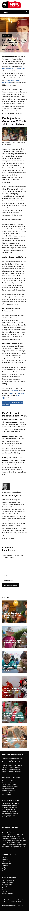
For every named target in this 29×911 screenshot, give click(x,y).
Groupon (4, 891)
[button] (26, 12)
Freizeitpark (5, 857)
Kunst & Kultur (6, 861)
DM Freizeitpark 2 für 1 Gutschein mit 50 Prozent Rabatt (13, 615)
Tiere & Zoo (5, 859)
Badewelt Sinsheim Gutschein (10, 784)
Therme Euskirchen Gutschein (10, 786)
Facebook (11, 393)
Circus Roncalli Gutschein (9, 817)
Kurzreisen (5, 865)
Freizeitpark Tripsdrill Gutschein (10, 763)
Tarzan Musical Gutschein (9, 809)
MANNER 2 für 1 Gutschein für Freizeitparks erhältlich (14, 641)
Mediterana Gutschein (8, 792)
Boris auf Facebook (8, 538)
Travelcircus (5, 888)
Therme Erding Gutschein (9, 782)
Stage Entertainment (7, 882)
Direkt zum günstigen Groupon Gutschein (12, 403)
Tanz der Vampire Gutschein (9, 807)
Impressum (14, 900)
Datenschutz (21, 900)
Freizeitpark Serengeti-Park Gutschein (12, 758)
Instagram (21, 393)
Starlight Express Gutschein (9, 805)
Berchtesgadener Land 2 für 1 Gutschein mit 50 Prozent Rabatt (14, 740)
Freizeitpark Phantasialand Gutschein (12, 765)
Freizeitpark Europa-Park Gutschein (11, 760)
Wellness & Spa (6, 863)
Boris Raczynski (7, 49)
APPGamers (21, 901)
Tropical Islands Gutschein (9, 781)
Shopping (4, 867)
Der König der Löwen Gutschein (10, 803)
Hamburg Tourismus (7, 893)
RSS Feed (14, 901)
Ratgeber (4, 869)
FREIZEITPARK (7, 35)
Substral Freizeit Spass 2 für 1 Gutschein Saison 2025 (14, 666)
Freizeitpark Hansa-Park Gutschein (11, 771)
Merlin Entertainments (8, 880)
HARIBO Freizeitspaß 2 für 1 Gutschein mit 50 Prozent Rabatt (14, 690)
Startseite (6, 900)
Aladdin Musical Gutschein (9, 811)
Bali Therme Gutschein (8, 788)
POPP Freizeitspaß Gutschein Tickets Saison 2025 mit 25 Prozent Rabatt (14, 715)
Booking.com (5, 886)
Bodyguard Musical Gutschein (10, 813)
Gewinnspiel (5, 870)
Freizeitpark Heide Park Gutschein (11, 762)
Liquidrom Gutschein (7, 794)
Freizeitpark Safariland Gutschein (11, 767)
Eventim (4, 889)
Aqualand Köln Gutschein (9, 790)
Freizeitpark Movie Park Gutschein (11, 769)
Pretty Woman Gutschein (8, 815)
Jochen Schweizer (7, 884)
